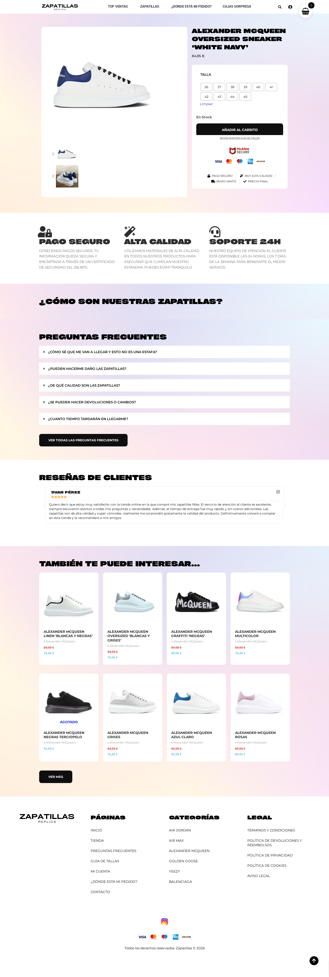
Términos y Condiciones (271, 830)
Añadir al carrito (240, 130)
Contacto (100, 892)
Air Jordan (180, 830)
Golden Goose (183, 861)
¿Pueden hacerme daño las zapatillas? (87, 369)
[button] (280, 7)
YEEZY (174, 871)
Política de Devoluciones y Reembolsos (274, 842)
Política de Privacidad (270, 855)
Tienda (97, 840)
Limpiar (206, 104)
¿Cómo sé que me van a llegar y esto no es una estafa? (102, 352)
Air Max (176, 840)
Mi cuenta (100, 871)
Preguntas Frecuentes (113, 851)
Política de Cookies (266, 865)
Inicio (96, 830)
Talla (205, 74)
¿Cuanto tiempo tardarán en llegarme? (88, 419)
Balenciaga (180, 881)
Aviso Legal (258, 876)
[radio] (206, 87)
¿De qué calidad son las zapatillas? (84, 385)
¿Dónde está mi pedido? (114, 881)
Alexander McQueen (189, 851)
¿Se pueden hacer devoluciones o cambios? (92, 402)
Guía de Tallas (105, 861)
